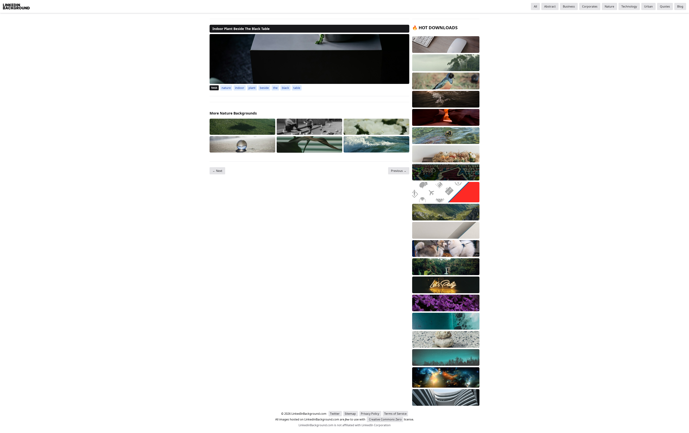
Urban (648, 6)
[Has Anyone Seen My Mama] (309, 127)
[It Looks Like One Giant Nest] (242, 127)
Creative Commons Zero (385, 419)
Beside (264, 88)
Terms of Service (395, 414)
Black (285, 88)
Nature (609, 6)
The (275, 88)
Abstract (550, 6)
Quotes (665, 6)
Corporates (589, 6)
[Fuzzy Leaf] (309, 144)
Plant (252, 88)
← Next (217, 171)
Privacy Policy (370, 414)
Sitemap (351, 414)
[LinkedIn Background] (16, 6)
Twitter (335, 414)
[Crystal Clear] (242, 144)
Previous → (398, 171)
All (535, 6)
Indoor (239, 88)
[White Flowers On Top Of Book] (376, 127)
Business (569, 6)
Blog (680, 6)
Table (296, 88)
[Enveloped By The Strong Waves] (376, 144)
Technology (629, 6)
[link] (309, 59)
